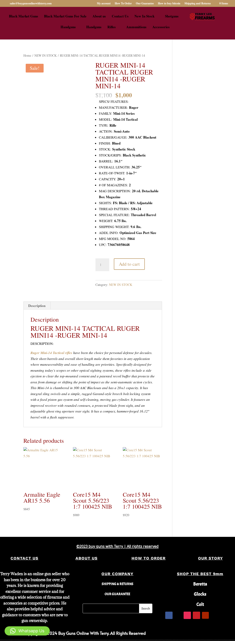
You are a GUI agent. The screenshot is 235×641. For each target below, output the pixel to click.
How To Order (123, 3)
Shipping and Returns (198, 3)
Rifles (111, 27)
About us (99, 16)
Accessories (161, 27)
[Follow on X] (178, 615)
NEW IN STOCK (45, 55)
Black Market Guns (23, 16)
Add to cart (129, 264)
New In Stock (144, 16)
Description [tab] (36, 305)
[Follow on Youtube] (205, 615)
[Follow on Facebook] (169, 615)
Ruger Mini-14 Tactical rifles (51, 352)
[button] (27, 630)
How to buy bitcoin (169, 3)
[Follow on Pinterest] (196, 615)
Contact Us (120, 16)
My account (104, 3)
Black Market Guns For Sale (65, 16)
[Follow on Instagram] (187, 615)
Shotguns (172, 16)
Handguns (68, 27)
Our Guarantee (145, 3)
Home (27, 55)
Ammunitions (136, 27)
